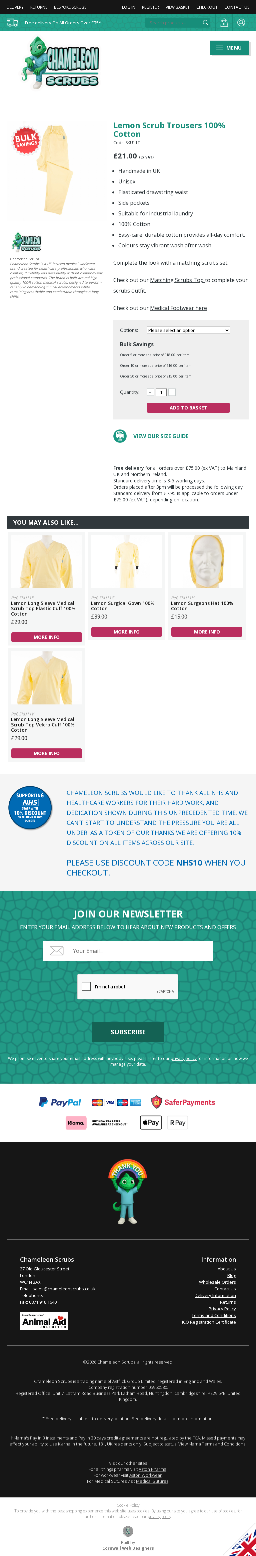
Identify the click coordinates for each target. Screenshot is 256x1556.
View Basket (178, 7)
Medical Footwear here (178, 308)
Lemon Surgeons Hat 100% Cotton (206, 561)
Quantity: (129, 392)
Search (205, 23)
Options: (129, 330)
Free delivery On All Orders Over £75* (63, 23)
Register (150, 7)
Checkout (207, 7)
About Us (227, 1269)
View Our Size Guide (160, 436)
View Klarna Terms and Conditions (211, 1444)
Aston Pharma (152, 1469)
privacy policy (184, 1058)
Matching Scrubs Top (177, 280)
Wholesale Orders (217, 1282)
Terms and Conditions (214, 1315)
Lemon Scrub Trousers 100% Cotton (64, 62)
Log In (128, 7)
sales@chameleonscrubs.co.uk (64, 1289)
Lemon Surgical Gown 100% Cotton (126, 561)
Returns (38, 7)
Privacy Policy (222, 1309)
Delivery (15, 7)
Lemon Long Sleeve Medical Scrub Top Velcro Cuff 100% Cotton (46, 677)
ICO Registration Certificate (209, 1322)
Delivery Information (215, 1295)
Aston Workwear (145, 1475)
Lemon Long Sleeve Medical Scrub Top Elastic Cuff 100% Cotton (46, 561)
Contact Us (236, 7)
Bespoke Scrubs (70, 7)
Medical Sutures (152, 1481)
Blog (231, 1275)
